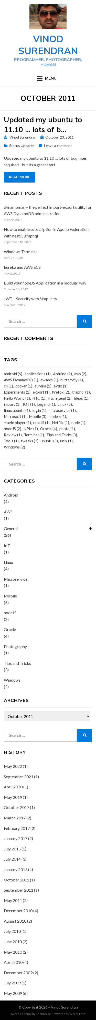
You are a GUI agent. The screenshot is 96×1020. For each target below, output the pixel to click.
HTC (38, 398)
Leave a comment (58, 145)
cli (8, 386)
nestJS (41, 422)
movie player (17, 422)
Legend (46, 404)
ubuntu (49, 441)
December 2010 (18, 910)
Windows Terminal (20, 251)
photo (67, 428)
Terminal (34, 434)
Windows (14, 447)
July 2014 (12, 859)
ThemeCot (43, 1014)
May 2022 (13, 766)
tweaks (29, 441)
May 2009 (13, 993)
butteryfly (71, 380)
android (13, 373)
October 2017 (16, 807)
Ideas (81, 398)
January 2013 (15, 869)
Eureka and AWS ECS (22, 267)
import (12, 404)
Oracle (48, 428)
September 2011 (18, 890)
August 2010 (15, 921)
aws (80, 373)
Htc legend (59, 398)
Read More (19, 177)
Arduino (62, 373)
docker (23, 386)
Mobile (37, 416)
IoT (7, 545)
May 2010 (13, 952)
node (78, 422)
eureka (43, 386)
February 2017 (17, 828)
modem (57, 416)
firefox (60, 392)
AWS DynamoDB (21, 380)
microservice (62, 410)
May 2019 (13, 797)
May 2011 (13, 900)
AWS (8, 511)
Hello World (17, 398)
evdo (61, 386)
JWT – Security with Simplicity (30, 298)
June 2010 (13, 941)
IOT (29, 404)
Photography (15, 646)
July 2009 (12, 982)
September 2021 (18, 776)
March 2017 (15, 817)
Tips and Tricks (61, 434)
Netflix (60, 422)
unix (66, 441)
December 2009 (18, 972)
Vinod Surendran (48, 44)
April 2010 (13, 962)
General (11, 528)
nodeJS (12, 428)
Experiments (17, 392)
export (41, 392)
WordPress (77, 1014)
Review (13, 434)
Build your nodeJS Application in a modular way (45, 282)
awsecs (49, 380)
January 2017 (15, 838)
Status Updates (22, 145)
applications (38, 373)
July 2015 (12, 848)
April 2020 (13, 786)
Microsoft (15, 416)
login (39, 410)
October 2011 (16, 879)
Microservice (15, 579)
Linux (64, 404)
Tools (11, 441)
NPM (31, 428)
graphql (80, 392)
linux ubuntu (17, 410)
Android (11, 494)
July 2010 (12, 931)
